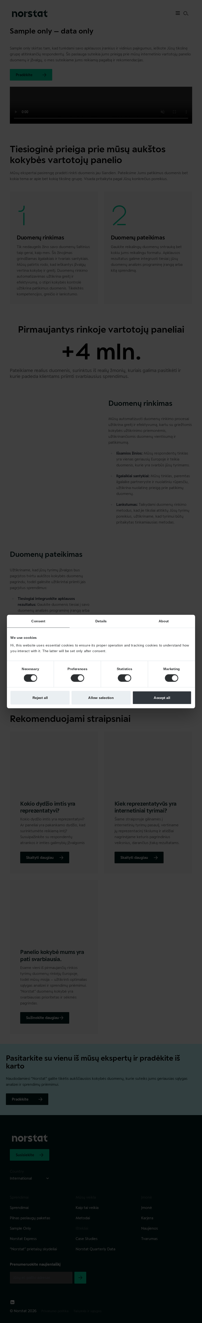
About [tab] (164, 621)
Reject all (40, 697)
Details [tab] (101, 621)
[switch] (77, 678)
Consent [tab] (38, 621)
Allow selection (101, 697)
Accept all (162, 697)
